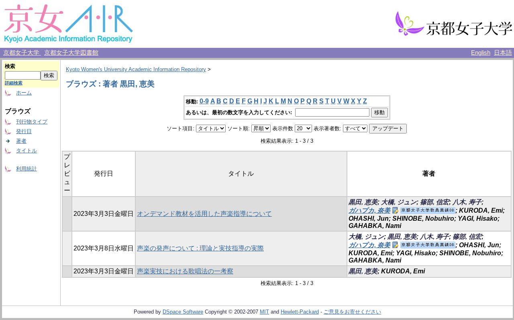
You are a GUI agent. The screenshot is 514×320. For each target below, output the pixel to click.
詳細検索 (13, 82)
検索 (10, 66)
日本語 (503, 52)
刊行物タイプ (31, 122)
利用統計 (26, 169)
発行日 (24, 131)
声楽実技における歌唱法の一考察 (185, 271)
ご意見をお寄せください (352, 312)
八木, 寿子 (467, 202)
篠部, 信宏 (434, 202)
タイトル (26, 151)
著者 (21, 141)
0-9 (204, 101)
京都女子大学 (22, 52)
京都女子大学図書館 (71, 52)
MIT (264, 312)
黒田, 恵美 (363, 202)
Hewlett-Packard (300, 312)
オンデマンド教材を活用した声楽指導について (204, 213)
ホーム (24, 93)
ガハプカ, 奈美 (369, 210)
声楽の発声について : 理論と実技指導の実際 (200, 248)
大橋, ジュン (398, 202)
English (480, 52)
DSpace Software (183, 312)
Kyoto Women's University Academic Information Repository (136, 69)
